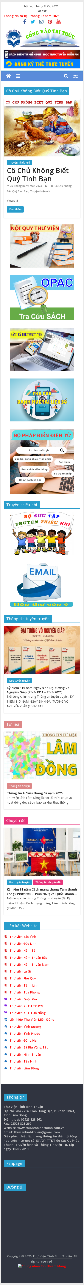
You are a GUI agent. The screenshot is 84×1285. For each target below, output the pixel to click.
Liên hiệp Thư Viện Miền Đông (31, 1019)
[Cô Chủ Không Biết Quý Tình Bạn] (42, 101)
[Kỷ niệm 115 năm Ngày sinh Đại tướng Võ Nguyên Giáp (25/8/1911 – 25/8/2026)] (42, 628)
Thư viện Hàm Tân (23, 950)
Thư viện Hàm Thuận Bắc (28, 957)
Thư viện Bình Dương (25, 1027)
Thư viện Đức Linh (22, 943)
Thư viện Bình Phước (24, 1033)
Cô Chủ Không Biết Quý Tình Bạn (38, 174)
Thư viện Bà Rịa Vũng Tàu (28, 1047)
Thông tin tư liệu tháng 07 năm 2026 (31, 16)
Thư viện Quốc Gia (23, 999)
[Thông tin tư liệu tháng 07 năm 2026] (42, 734)
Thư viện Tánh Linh (24, 985)
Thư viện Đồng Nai (23, 1040)
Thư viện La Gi (20, 971)
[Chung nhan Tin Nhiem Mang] (42, 1266)
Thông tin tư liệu (19, 786)
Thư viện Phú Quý (22, 978)
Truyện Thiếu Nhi (19, 162)
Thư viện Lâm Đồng (24, 1068)
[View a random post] (75, 75)
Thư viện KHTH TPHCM (26, 1006)
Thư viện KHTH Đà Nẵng (27, 1013)
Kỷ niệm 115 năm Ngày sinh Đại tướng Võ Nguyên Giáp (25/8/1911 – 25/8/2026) (38, 690)
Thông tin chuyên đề (48, 882)
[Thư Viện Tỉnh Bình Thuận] (8, 76)
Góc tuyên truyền (19, 681)
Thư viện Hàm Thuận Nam (29, 964)
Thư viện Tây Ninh (23, 1061)
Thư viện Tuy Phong (24, 992)
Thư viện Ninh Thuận (25, 1054)
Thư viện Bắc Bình (22, 937)
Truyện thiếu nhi (40, 191)
